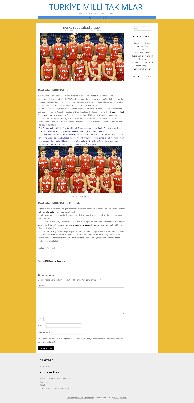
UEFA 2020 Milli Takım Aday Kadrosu (54, 388)
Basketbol (50, 248)
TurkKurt (98, 30)
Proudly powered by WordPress (80, 397)
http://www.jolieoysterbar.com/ (86, 225)
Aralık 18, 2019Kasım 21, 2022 (81, 30)
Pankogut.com (120, 397)
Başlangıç (92, 18)
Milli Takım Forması (142, 52)
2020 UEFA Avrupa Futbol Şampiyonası (55, 379)
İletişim (103, 18)
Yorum (41, 286)
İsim (40, 318)
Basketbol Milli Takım (142, 43)
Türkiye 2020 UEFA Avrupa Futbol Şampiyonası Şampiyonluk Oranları (142, 65)
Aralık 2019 (44, 366)
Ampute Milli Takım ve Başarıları (51, 261)
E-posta (42, 325)
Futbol (42, 385)
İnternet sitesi (44, 332)
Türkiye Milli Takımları (97, 6)
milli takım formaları (46, 212)
